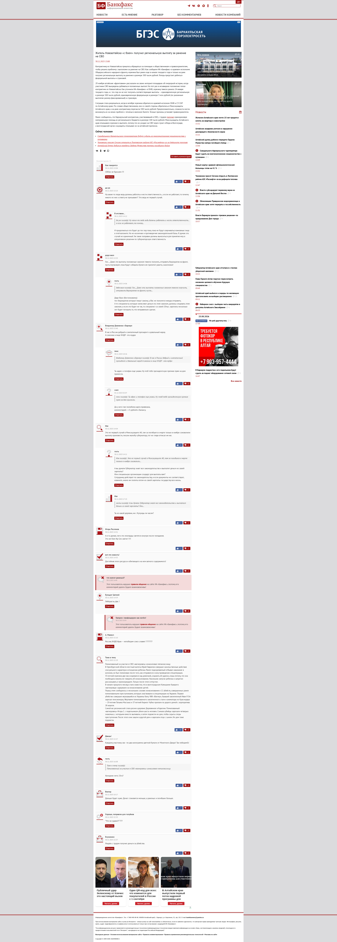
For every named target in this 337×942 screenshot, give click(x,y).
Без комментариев (189, 14)
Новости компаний (228, 14)
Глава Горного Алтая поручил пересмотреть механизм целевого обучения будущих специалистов (214, 282)
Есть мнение (129, 14)
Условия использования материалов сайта (126, 934)
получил (170, 117)
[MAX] (204, 6)
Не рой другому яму (218, 320)
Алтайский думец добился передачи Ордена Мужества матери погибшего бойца (134, 145)
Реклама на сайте (211, 934)
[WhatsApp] (108, 150)
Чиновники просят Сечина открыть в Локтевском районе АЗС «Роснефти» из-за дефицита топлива (143, 142)
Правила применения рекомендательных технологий (183, 934)
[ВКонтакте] (194, 6)
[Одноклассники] (208, 6)
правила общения (139, 584)
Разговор (157, 14)
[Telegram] (189, 6)
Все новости (236, 381)
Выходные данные (102, 934)
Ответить (109, 177)
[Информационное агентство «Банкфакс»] (118, 6)
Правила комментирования (153, 934)
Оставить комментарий (181, 156)
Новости (102, 14)
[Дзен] (199, 6)
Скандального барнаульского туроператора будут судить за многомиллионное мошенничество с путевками (218, 153)
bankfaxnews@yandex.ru (195, 917)
